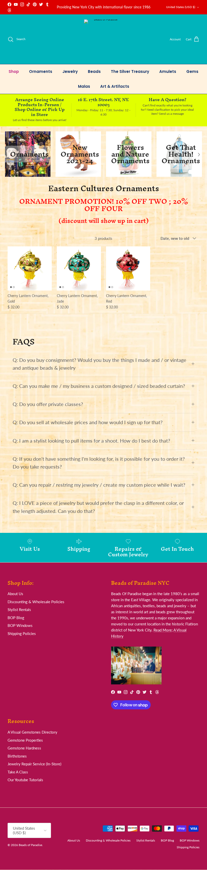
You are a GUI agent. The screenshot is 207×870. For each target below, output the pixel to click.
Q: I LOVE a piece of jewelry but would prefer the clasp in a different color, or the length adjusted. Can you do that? (98, 507)
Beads (94, 71)
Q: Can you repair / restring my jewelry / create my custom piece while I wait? (99, 485)
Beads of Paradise (30, 845)
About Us (15, 593)
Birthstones (17, 756)
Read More (162, 630)
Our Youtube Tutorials (25, 779)
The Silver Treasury (130, 71)
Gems (192, 71)
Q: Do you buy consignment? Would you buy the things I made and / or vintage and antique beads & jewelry (99, 364)
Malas (84, 86)
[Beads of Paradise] (103, 39)
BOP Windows (20, 625)
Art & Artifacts (114, 86)
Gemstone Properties (25, 740)
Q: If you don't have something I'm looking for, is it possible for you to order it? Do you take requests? (99, 463)
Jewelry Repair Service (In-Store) (34, 764)
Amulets (167, 71)
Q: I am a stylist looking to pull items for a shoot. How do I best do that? (91, 441)
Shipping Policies (22, 633)
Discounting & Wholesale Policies (36, 601)
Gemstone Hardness (24, 748)
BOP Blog (16, 617)
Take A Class (18, 772)
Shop (14, 71)
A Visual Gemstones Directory (32, 732)
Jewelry (70, 71)
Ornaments (40, 71)
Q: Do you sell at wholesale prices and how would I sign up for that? (88, 422)
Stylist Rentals (19, 609)
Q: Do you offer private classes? (48, 404)
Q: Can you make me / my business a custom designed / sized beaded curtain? (99, 386)
